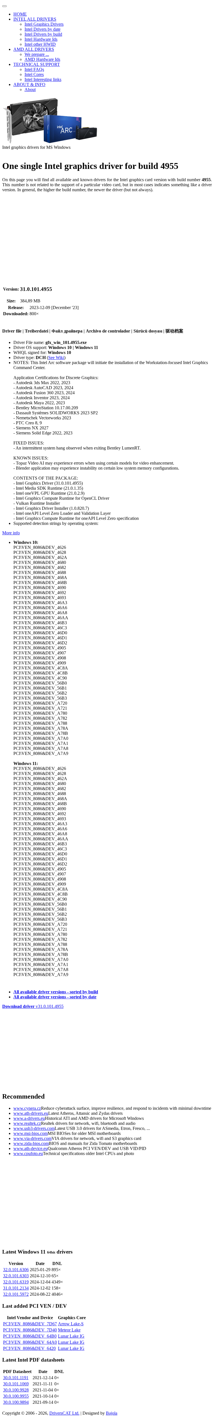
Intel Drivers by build (43, 34)
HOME (20, 14)
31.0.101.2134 (16, 1288)
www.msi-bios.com (30, 1133)
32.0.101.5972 (16, 1294)
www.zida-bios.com (31, 1143)
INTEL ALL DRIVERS (34, 19)
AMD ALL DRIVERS (33, 49)
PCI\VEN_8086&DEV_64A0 (30, 1342)
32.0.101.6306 (16, 1269)
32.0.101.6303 (16, 1275)
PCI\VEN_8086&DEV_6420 (29, 1348)
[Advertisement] (107, 236)
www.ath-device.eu (30, 1148)
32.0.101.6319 (16, 1282)
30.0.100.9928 (16, 1390)
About (30, 89)
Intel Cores (34, 74)
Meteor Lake (69, 1330)
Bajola (111, 1413)
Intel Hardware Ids (41, 39)
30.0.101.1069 (16, 1383)
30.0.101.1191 (15, 1377)
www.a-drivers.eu (29, 1118)
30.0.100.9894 (16, 1402)
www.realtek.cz (27, 1123)
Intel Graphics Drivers (44, 24)
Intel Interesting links (43, 79)
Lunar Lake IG (71, 1336)
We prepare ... (37, 54)
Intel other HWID (40, 44)
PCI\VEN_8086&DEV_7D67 (30, 1323)
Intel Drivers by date (42, 29)
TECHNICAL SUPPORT (36, 64)
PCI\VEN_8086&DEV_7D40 (30, 1330)
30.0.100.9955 (16, 1396)
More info (11, 532)
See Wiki (56, 357)
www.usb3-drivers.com (34, 1128)
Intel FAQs (34, 69)
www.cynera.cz (27, 1108)
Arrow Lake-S (71, 1323)
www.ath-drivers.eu (30, 1113)
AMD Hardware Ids (42, 59)
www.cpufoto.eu (28, 1153)
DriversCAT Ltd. (64, 1413)
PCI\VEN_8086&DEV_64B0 (30, 1336)
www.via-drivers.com (32, 1138)
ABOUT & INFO (29, 84)
